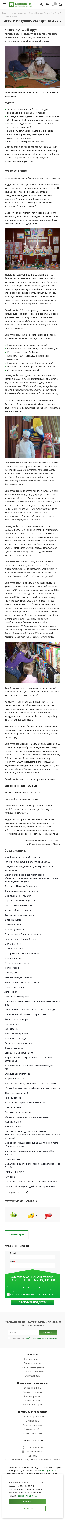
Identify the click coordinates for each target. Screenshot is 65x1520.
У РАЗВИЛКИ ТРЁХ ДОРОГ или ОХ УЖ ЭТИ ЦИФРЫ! (31, 1083)
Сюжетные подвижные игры (19, 1043)
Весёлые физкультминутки (18, 977)
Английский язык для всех (18, 910)
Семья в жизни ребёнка (17, 963)
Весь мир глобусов (14, 1126)
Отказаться (27, 1508)
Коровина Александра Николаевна (22, 891)
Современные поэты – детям (19, 1052)
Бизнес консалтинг (32, 1433)
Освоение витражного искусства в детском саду (30, 1009)
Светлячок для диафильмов (19, 1112)
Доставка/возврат (32, 1404)
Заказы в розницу (33, 1396)
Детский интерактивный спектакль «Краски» (27, 861)
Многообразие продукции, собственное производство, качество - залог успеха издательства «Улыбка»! (32, 1134)
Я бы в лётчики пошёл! (16, 1093)
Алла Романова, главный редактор (23, 857)
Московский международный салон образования (30, 1186)
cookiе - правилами (27, 1495)
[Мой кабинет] (47, 4)
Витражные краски (14, 1078)
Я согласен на (34, 1337)
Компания (32, 1354)
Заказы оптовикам (32, 1391)
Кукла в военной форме (17, 1019)
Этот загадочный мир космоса (20, 915)
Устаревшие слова (14, 987)
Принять (27, 1501)
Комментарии (16, 1234)
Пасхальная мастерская (17, 996)
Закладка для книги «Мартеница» (22, 982)
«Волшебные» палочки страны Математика (27, 1117)
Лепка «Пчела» (12, 991)
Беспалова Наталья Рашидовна (21, 886)
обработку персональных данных (40, 1337)
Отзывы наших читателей (18, 1073)
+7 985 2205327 (35, 1447)
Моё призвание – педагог (18, 895)
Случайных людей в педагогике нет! (23, 900)
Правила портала (33, 1363)
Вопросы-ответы (32, 1387)
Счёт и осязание (13, 943)
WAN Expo (10, 1176)
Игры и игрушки (13, 1159)
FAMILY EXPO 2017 (14, 1171)
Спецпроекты (32, 1420)
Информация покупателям (32, 1382)
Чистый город (12, 967)
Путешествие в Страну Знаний (20, 939)
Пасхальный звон (13, 1097)
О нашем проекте (32, 1358)
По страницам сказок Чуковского (22, 953)
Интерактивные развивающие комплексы (26, 1102)
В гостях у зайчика (14, 929)
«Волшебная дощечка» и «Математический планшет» (32, 1088)
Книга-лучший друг (14, 1048)
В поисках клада (13, 919)
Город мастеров (13, 924)
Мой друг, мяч (12, 972)
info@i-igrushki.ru (35, 1451)
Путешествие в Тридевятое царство (23, 934)
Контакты (33, 1455)
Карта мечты (11, 1028)
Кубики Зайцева (13, 1121)
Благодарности (32, 1375)
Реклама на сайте (32, 1429)
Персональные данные (32, 1367)
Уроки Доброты (13, 958)
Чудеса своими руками (16, 1033)
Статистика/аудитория (32, 1371)
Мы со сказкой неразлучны (18, 905)
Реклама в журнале (32, 1424)
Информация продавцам (32, 1411)
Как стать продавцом (32, 1416)
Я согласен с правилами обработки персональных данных (31, 1294)
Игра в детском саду (15, 1038)
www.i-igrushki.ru (47, 1470)
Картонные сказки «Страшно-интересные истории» (31, 1181)
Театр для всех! (13, 1023)
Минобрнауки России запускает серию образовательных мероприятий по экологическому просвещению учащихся (31, 878)
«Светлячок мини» (14, 1107)
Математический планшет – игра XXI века (26, 1014)
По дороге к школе (14, 948)
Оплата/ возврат (32, 1400)
